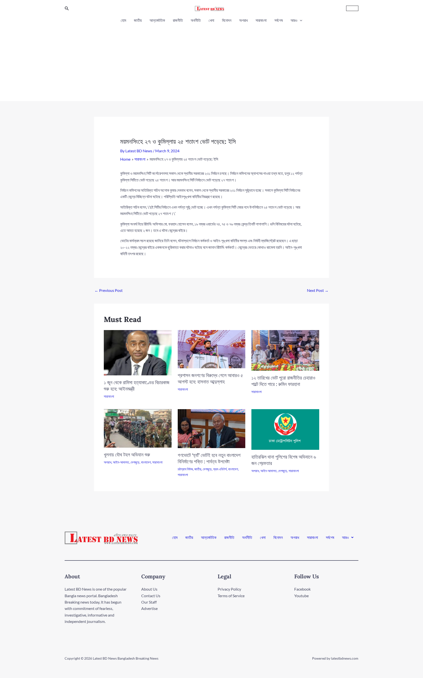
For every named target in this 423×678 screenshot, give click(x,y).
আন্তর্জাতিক (157, 20)
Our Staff (149, 602)
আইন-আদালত (121, 462)
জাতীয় (138, 20)
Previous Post (108, 290)
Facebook (302, 589)
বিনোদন (226, 20)
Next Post (318, 290)
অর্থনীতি (196, 20)
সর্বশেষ (278, 20)
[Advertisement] (211, 60)
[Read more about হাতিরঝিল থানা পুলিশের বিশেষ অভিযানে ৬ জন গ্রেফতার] (285, 429)
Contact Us (150, 595)
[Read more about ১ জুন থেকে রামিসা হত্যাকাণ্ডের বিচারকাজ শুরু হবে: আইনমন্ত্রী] (138, 352)
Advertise (149, 608)
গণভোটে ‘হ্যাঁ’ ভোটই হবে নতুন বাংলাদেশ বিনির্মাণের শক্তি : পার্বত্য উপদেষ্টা (209, 458)
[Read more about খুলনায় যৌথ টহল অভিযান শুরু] (138, 428)
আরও (294, 20)
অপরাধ (243, 20)
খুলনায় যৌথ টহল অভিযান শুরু (127, 455)
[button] (67, 8)
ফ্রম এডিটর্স (220, 469)
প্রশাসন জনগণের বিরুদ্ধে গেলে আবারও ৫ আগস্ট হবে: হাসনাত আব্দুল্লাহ (210, 378)
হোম (123, 20)
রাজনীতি (178, 20)
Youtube (301, 595)
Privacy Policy (229, 589)
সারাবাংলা (261, 20)
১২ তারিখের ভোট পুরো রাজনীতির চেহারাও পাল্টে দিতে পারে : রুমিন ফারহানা (283, 381)
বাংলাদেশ (146, 462)
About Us (149, 589)
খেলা (211, 20)
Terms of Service (231, 595)
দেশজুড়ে (135, 462)
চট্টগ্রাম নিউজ (185, 469)
